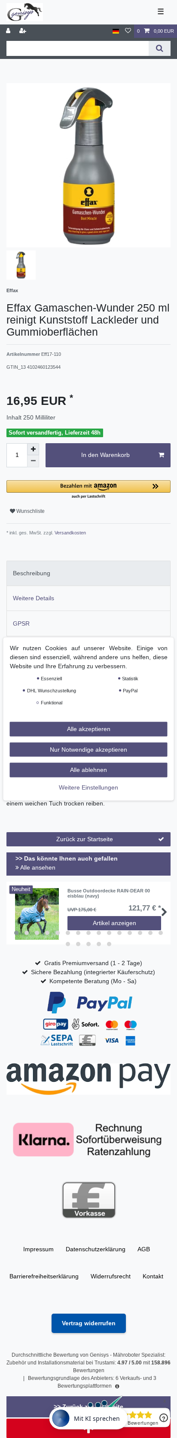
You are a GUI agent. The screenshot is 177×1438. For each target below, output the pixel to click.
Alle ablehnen (88, 769)
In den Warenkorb (105, 454)
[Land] (116, 31)
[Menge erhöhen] (33, 449)
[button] (88, 490)
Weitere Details (33, 598)
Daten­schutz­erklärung (95, 1249)
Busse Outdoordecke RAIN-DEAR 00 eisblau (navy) (108, 893)
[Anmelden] (9, 31)
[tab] (88, 573)
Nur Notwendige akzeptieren (88, 749)
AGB (143, 1249)
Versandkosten (69, 532)
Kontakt (153, 1276)
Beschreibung (31, 573)
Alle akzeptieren (88, 728)
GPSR (21, 623)
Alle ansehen (37, 867)
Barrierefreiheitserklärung (44, 1276)
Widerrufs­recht (111, 1276)
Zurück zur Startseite (84, 839)
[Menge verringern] (33, 461)
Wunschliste (30, 511)
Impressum (38, 1249)
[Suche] (160, 48)
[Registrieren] (23, 31)
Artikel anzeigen (114, 923)
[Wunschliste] (128, 31)
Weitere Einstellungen (88, 787)
